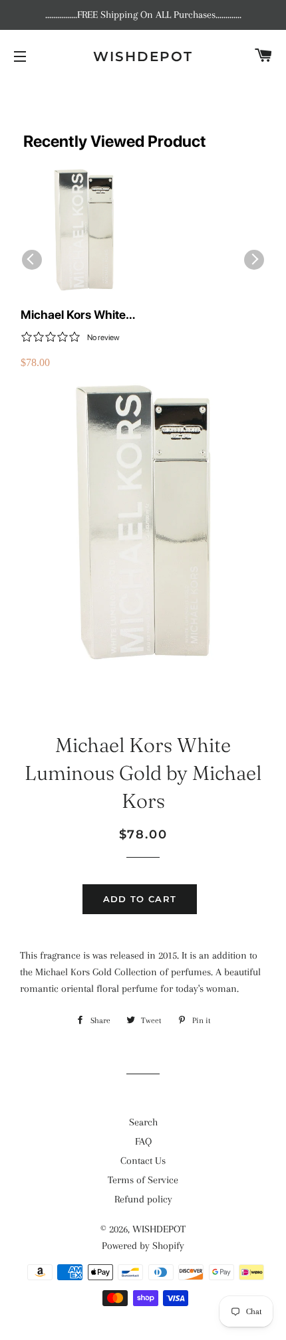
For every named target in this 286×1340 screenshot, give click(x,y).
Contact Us (143, 1161)
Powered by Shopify (143, 1246)
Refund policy (143, 1199)
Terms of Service (143, 1180)
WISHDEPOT (143, 56)
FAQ (143, 1141)
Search (143, 1122)
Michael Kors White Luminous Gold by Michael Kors (73, 315)
